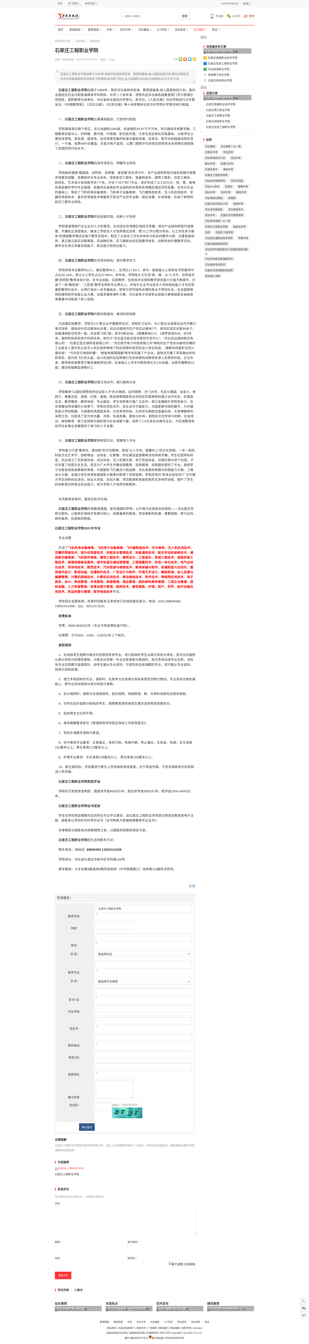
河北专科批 (237, 180)
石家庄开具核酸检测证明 (219, 270)
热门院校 (73, 3)
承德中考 (238, 203)
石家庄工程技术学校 (216, 175)
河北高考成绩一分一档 (217, 220)
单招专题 (90, 3)
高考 (207, 232)
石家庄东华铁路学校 (232, 215)
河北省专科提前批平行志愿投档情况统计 (226, 250)
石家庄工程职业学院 (67, 1174)
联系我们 (163, 1328)
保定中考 (228, 169)
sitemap (197, 1328)
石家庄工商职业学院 (218, 115)
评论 (57, 1203)
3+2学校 (162, 29)
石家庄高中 (211, 169)
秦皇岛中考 (239, 226)
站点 (57, 1258)
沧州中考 (226, 192)
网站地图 (175, 1328)
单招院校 (95, 41)
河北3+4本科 (212, 186)
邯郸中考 (243, 186)
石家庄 (228, 186)
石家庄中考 (211, 152)
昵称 (58, 1242)
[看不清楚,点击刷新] (182, 1264)
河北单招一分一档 (231, 146)
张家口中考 (227, 163)
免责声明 (186, 1328)
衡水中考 (210, 163)
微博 (251, 16)
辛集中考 (243, 238)
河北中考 (125, 29)
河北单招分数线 (214, 198)
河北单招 (198, 29)
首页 (60, 3)
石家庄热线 (67, 59)
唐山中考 (210, 192)
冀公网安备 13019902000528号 (168, 1338)
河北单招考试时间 (215, 264)
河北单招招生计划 (215, 157)
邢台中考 (210, 215)
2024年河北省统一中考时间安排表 (126, 1308)
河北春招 (143, 29)
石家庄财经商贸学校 (216, 243)
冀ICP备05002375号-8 (136, 1338)
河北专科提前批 (214, 209)
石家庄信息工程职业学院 (222, 63)
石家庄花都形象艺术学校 (70, 1308)
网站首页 (111, 1328)
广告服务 (152, 1328)
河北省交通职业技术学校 (219, 238)
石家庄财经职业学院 (220, 80)
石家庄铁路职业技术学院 (219, 51)
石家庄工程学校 (224, 232)
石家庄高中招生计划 (216, 203)
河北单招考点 (235, 209)
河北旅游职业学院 (218, 69)
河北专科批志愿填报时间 (219, 258)
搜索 (184, 16)
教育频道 (93, 29)
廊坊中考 (241, 192)
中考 (109, 29)
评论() (112, 59)
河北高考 (180, 29)
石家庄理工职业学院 (218, 110)
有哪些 (232, 198)
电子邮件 (133, 1242)
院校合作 (141, 1328)
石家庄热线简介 (126, 1328)
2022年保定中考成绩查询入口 (225, 1308)
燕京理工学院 (212, 276)
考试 (214, 29)
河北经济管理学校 (215, 180)
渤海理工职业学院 (218, 74)
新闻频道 (74, 29)
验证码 (132, 1258)
